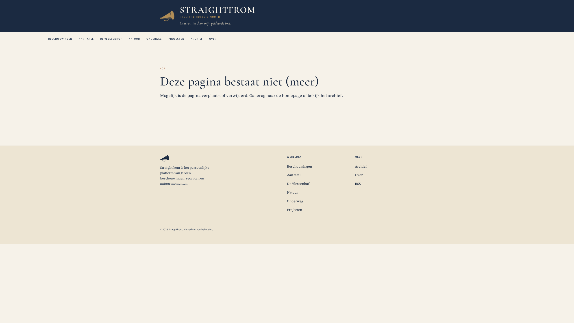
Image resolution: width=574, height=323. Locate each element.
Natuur (134, 39)
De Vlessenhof (111, 39)
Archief (197, 39)
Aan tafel (86, 39)
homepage (292, 95)
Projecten (176, 39)
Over (212, 39)
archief (335, 95)
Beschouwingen (60, 39)
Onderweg (154, 39)
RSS (358, 183)
